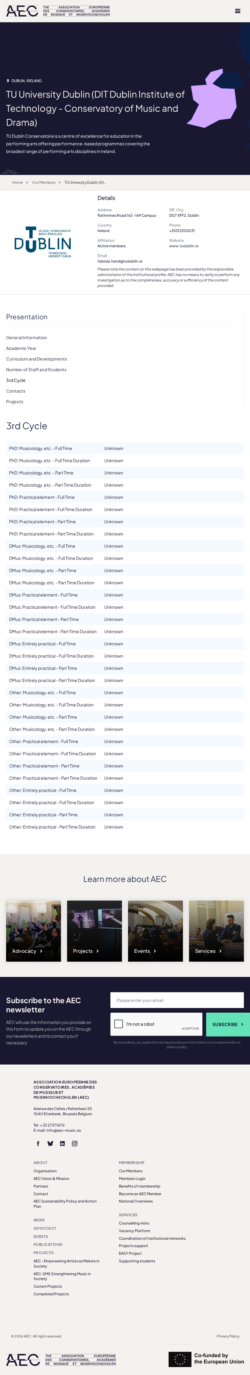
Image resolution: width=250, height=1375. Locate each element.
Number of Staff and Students (36, 369)
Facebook (38, 1143)
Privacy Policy (228, 1336)
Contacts (15, 391)
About (41, 1162)
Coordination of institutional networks (152, 1238)
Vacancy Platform (134, 1230)
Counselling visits (134, 1223)
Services (205, 951)
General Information (26, 337)
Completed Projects (51, 1294)
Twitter (50, 1143)
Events (142, 951)
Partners (41, 1186)
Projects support (133, 1245)
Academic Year (21, 348)
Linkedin (62, 1143)
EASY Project (130, 1253)
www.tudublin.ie (183, 246)
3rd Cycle (16, 380)
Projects (14, 401)
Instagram (74, 1143)
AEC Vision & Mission (51, 1178)
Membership (132, 1162)
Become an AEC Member (140, 1194)
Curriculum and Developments (36, 358)
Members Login (132, 1178)
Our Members (43, 182)
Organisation (45, 1171)
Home (17, 182)
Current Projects (48, 1286)
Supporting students (137, 1261)
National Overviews (136, 1201)
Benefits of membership (139, 1186)
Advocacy (24, 951)
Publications (48, 1244)
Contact (41, 1194)
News (39, 1220)
